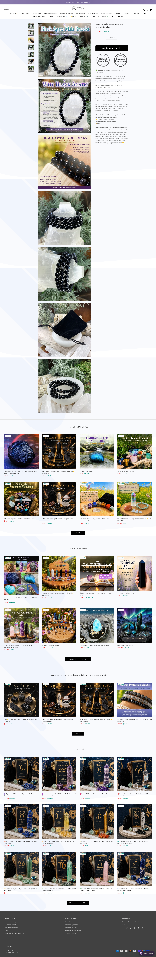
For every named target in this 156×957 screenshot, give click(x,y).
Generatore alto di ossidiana (125, 593)
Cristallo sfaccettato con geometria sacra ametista (94, 645)
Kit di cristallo (37, 13)
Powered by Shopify (12, 952)
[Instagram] (130, 928)
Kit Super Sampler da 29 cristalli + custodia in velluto (19, 519)
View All (78, 733)
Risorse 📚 (105, 16)
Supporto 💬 (95, 16)
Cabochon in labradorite (86, 471)
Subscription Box (93, 13)
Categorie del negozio (50, 13)
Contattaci (68, 922)
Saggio (51, 16)
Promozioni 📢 (84, 16)
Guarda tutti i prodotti (78, 659)
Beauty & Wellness (106, 13)
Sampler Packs (80, 13)
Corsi (112, 16)
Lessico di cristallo (10, 925)
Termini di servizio (70, 933)
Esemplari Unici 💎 (62, 16)
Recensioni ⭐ (14, 13)
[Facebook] (123, 928)
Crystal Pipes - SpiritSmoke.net (14, 933)
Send (150, 947)
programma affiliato (11, 928)
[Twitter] (126, 928)
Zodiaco (117, 13)
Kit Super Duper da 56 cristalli (50, 645)
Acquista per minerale (66, 13)
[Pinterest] (134, 928)
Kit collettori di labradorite (125, 645)
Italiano (6, 10)
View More (78, 532)
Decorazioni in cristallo (39, 16)
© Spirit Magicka (10, 950)
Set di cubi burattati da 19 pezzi (126, 471)
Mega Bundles (25, 13)
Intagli (144, 13)
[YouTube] (138, 928)
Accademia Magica (11, 922)
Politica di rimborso (71, 928)
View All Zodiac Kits (78, 902)
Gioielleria (126, 13)
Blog (6, 931)
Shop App (120, 16)
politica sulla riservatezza (73, 931)
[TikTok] (142, 928)
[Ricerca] (147, 10)
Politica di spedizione (72, 925)
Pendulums (136, 13)
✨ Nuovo (73, 16)
